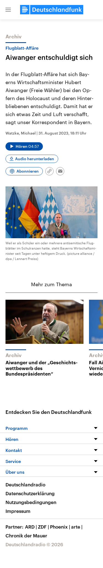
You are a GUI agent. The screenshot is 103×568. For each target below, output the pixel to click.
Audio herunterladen (34, 158)
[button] (8, 9)
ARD (31, 526)
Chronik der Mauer (26, 535)
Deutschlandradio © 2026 (34, 544)
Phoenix (60, 526)
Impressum (17, 511)
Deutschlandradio (25, 484)
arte (76, 526)
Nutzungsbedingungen (30, 502)
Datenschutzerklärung (30, 493)
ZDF (43, 526)
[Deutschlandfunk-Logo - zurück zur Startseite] (51, 9)
